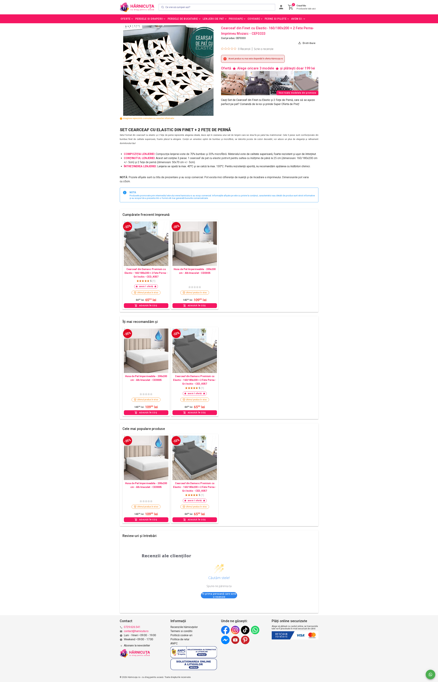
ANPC (174, 643)
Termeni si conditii (181, 631)
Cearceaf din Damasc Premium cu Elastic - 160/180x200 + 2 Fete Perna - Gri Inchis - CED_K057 (146, 273)
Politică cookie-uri (181, 635)
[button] (127, 19)
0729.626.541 (132, 627)
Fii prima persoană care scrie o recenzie (219, 595)
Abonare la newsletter (137, 645)
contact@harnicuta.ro (136, 631)
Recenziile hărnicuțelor (184, 627)
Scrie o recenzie (263, 48)
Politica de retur (179, 639)
